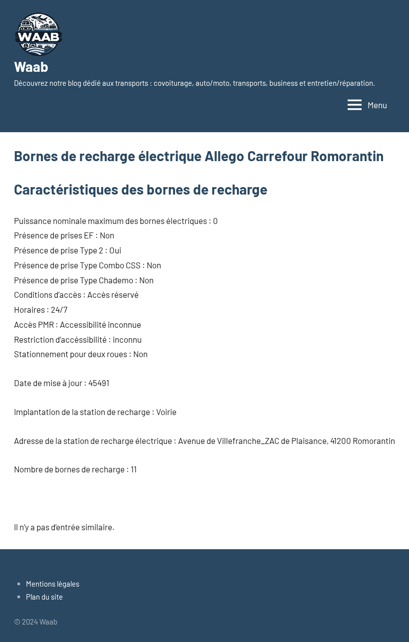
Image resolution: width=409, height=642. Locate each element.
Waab (31, 66)
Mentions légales (52, 583)
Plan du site (44, 596)
